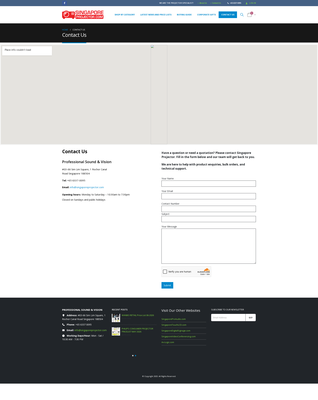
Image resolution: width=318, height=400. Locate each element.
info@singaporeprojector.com (87, 187)
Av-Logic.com (167, 342)
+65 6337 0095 (84, 324)
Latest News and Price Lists (155, 14)
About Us (203, 3)
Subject (165, 213)
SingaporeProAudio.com (173, 319)
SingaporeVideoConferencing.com (178, 336)
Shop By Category (125, 14)
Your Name (167, 178)
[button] (242, 14)
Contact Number (170, 203)
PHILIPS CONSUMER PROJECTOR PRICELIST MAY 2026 (137, 330)
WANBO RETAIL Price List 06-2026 (138, 315)
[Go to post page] (116, 318)
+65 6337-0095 (76, 180)
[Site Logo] (83, 15)
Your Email (167, 191)
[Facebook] (64, 3)
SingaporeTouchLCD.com (173, 324)
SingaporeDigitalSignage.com (175, 330)
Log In (252, 3)
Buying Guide (184, 14)
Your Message (169, 226)
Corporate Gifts (206, 14)
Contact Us (216, 3)
